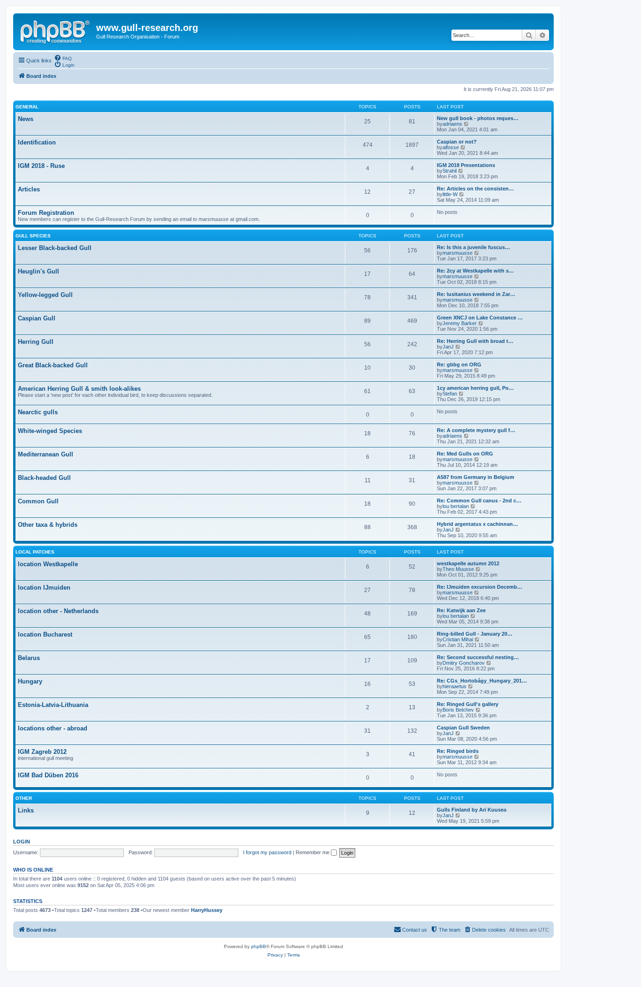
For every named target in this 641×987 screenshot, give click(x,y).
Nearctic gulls (38, 412)
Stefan (450, 393)
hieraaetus (454, 686)
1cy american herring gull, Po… (475, 388)
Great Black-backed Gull (53, 365)
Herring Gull (35, 341)
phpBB (258, 946)
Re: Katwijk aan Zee (461, 610)
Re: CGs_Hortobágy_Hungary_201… (482, 680)
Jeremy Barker (460, 323)
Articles (29, 189)
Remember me (313, 852)
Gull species (33, 235)
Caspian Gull (36, 318)
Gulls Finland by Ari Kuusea (471, 809)
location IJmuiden (44, 587)
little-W (450, 194)
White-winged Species (50, 430)
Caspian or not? (457, 141)
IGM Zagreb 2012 (42, 751)
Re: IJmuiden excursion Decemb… (479, 587)
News (25, 118)
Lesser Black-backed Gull (55, 247)
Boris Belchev (458, 710)
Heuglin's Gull (38, 271)
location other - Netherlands (58, 611)
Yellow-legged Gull (45, 294)
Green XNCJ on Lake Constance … (480, 317)
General (26, 106)
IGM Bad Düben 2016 (48, 775)
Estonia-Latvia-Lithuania (53, 704)
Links (26, 810)
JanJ (448, 346)
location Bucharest (45, 634)
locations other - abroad (52, 728)
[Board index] (55, 30)
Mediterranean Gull (45, 454)
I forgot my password (267, 852)
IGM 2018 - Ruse (41, 165)
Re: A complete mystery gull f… (476, 430)
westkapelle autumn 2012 (468, 563)
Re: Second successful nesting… (478, 657)
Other (23, 798)
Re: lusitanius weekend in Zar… (476, 294)
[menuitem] (63, 57)
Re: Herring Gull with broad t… (475, 341)
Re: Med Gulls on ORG (465, 453)
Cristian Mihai (458, 639)
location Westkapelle (48, 564)
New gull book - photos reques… (478, 118)
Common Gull (38, 501)
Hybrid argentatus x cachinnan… (477, 524)
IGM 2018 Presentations (466, 165)
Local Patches (34, 551)
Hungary (30, 681)
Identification (37, 142)
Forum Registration (46, 212)
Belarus (29, 657)
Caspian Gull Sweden (463, 727)
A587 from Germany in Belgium (475, 477)
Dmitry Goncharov (464, 663)
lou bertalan (456, 506)
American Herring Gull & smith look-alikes (79, 388)
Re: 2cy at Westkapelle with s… (475, 270)
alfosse (451, 147)
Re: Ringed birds (458, 751)
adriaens (452, 124)
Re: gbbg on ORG (459, 364)
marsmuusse (458, 253)
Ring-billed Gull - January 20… (474, 634)
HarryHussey (206, 910)
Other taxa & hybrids (47, 524)
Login (21, 841)
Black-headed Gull (44, 477)
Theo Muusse (458, 569)
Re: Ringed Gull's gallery (467, 704)
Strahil (450, 171)
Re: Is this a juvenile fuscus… (473, 247)
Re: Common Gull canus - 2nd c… (479, 500)
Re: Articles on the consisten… (475, 188)
